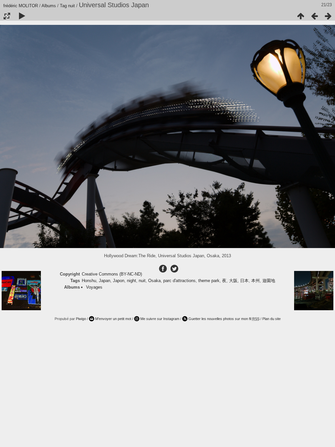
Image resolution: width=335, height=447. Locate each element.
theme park (209, 280)
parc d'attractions (179, 280)
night (131, 280)
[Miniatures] (301, 16)
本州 (255, 280)
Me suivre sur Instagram (159, 319)
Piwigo (81, 319)
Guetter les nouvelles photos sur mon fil (223, 319)
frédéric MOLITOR (20, 5)
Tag (63, 5)
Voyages (94, 287)
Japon (118, 280)
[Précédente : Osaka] (314, 16)
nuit (71, 5)
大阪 (233, 280)
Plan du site (271, 319)
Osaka (154, 280)
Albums (49, 5)
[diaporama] (22, 16)
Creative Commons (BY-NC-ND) (112, 274)
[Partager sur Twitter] (174, 268)
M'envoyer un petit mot (113, 319)
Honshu (89, 280)
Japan (104, 280)
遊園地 (268, 280)
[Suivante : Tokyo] (328, 16)
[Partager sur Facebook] (163, 268)
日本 (244, 280)
